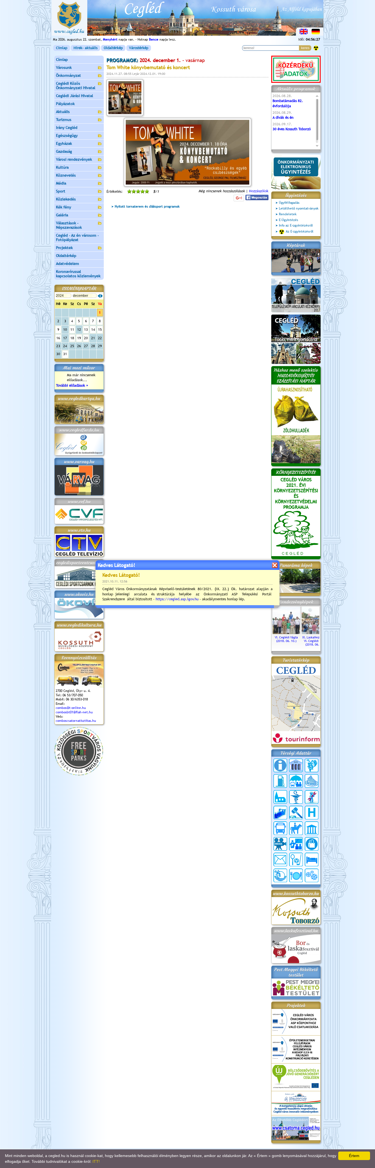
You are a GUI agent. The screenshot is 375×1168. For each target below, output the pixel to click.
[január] (101, 296)
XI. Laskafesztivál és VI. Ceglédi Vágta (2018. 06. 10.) (315, 641)
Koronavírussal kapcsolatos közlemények (78, 273)
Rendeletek (287, 214)
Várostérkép (138, 48)
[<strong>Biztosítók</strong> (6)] (296, 781)
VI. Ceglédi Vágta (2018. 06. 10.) (286, 639)
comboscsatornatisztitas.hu (76, 721)
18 (72, 338)
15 (100, 329)
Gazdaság (64, 151)
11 (72, 329)
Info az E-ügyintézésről (296, 225)
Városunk (64, 67)
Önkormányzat (68, 75)
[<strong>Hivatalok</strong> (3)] (280, 812)
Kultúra (62, 167)
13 (86, 329)
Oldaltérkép (113, 48)
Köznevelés (66, 175)
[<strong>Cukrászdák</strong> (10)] (311, 781)
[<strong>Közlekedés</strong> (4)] (280, 828)
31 (65, 354)
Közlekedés (66, 199)
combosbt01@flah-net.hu (74, 712)
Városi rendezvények (74, 159)
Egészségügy (67, 135)
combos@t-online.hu (71, 708)
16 (58, 338)
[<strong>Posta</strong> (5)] (280, 859)
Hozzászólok (258, 191)
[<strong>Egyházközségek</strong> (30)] (280, 797)
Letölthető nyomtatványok (298, 208)
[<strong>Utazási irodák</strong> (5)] (280, 875)
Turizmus (63, 119)
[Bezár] (274, 565)
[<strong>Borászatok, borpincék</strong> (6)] (311, 765)
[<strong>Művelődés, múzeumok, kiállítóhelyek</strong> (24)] (311, 828)
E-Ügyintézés (288, 220)
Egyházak (64, 143)
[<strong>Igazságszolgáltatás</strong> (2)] (296, 812)
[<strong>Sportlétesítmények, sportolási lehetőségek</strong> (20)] (296, 859)
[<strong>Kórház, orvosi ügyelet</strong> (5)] (311, 812)
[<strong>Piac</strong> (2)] (311, 844)
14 (93, 329)
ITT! (96, 1161)
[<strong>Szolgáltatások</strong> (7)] (311, 875)
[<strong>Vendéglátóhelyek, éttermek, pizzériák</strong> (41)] (296, 875)
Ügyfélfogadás (289, 203)
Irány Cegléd (66, 127)
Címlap (61, 48)
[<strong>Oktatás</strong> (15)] (296, 844)
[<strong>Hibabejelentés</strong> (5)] (311, 797)
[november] (99, 296)
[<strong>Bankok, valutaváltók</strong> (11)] (296, 765)
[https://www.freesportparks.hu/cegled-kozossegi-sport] (78, 774)
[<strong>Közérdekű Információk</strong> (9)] (280, 765)
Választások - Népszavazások (69, 225)
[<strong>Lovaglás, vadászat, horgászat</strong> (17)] (296, 828)
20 (86, 338)
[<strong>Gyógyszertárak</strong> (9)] (296, 797)
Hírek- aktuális (85, 48)
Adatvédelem (67, 263)
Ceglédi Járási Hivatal (74, 96)
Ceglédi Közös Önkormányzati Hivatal (75, 85)
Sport (60, 191)
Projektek (64, 247)
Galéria (62, 215)
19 (79, 338)
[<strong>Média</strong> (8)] (280, 844)
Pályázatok (65, 103)
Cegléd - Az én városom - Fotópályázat (77, 237)
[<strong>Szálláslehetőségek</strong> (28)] (311, 859)
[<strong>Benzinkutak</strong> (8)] (280, 781)
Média (61, 183)
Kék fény (63, 207)
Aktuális (63, 111)
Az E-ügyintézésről (300, 231)
